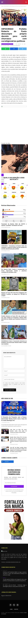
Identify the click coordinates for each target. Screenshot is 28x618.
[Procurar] (26, 2)
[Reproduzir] (2, 175)
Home (11, 609)
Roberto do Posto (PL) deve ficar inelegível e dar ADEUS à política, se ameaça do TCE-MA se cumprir (14, 294)
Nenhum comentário (15, 45)
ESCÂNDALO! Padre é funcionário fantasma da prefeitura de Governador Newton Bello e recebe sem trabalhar (14, 342)
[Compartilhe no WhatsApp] (5, 48)
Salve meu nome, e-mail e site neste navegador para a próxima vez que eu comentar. (14, 384)
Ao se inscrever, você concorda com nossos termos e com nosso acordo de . (14, 491)
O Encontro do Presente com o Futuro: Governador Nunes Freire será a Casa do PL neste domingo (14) (14, 418)
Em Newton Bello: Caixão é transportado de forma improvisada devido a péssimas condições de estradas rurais (14, 271)
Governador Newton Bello (7, 44)
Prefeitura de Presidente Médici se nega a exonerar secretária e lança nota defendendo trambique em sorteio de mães (15, 573)
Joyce (4, 577)
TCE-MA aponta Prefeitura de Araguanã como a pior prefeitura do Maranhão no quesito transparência (15, 580)
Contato (16, 609)
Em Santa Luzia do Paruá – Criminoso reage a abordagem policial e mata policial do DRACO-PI (15, 585)
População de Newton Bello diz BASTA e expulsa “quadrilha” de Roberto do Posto (14, 224)
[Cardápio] (2, 2)
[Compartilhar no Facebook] (14, 48)
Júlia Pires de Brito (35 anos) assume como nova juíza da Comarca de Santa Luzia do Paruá (18, 431)
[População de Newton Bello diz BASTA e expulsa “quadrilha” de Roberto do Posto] (14, 215)
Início (2, 6)
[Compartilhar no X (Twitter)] (22, 48)
